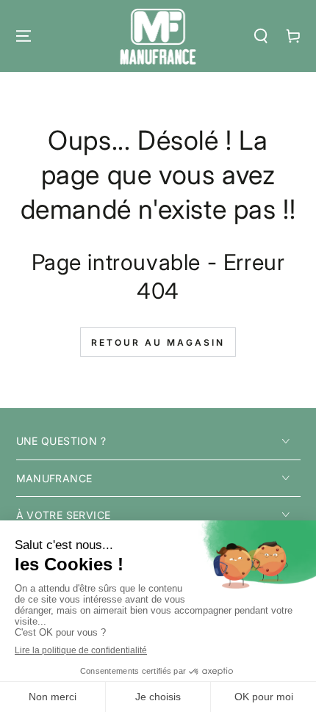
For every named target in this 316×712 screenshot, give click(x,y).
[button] (261, 35)
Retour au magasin (158, 342)
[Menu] (23, 35)
